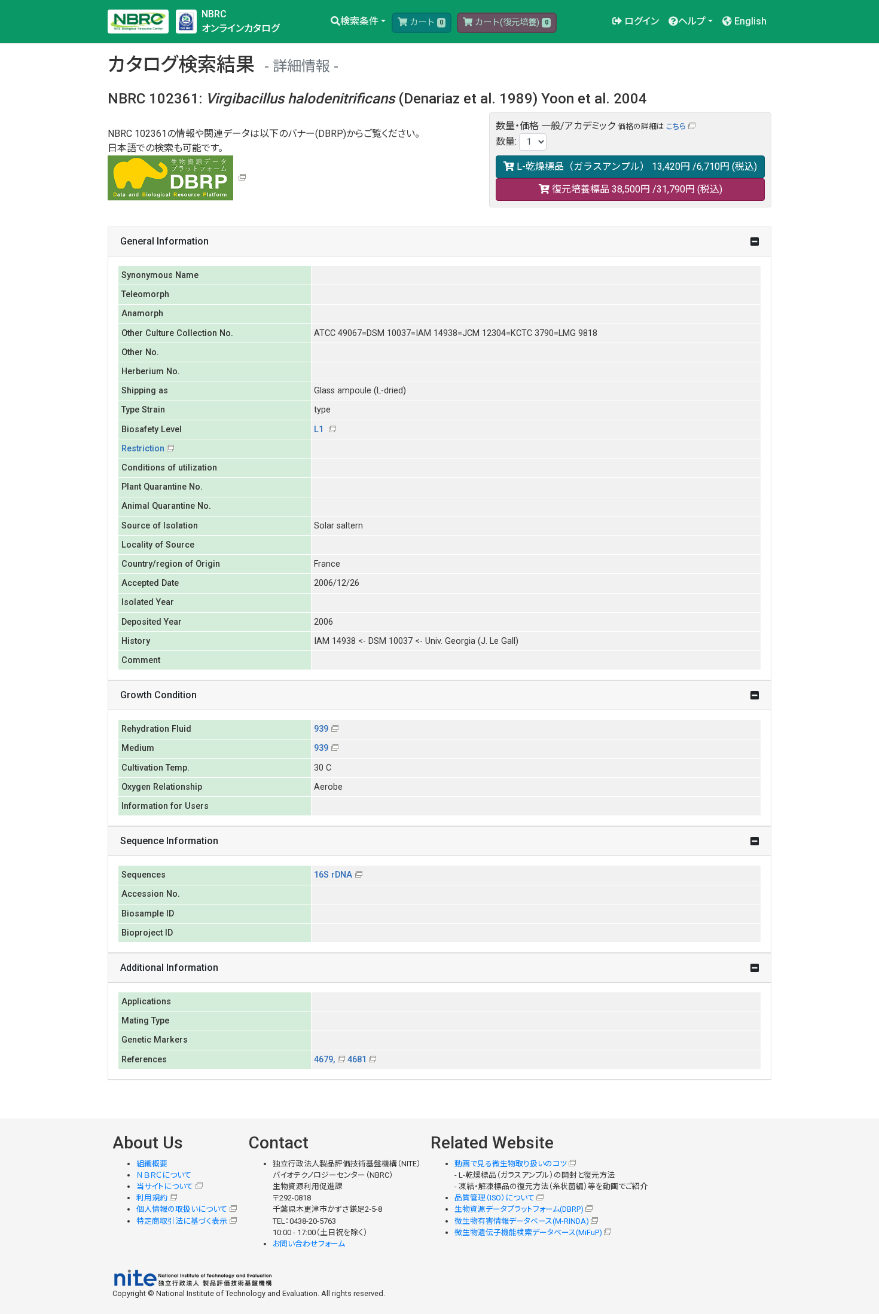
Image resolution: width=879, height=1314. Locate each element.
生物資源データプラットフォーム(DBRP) (519, 1209)
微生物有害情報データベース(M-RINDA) (521, 1221)
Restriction (142, 449)
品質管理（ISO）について (494, 1197)
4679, (324, 1060)
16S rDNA (333, 875)
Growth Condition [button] (158, 695)
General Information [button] (164, 241)
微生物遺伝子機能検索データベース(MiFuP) (528, 1232)
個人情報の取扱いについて (181, 1209)
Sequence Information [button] (169, 841)
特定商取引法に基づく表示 (181, 1221)
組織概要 (151, 1163)
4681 (357, 1060)
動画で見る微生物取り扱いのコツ (510, 1163)
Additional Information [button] (169, 967)
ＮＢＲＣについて (163, 1175)
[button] (358, 21)
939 (321, 729)
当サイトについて (164, 1186)
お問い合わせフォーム (309, 1243)
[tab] (439, 241)
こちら (676, 126)
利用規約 (151, 1197)
